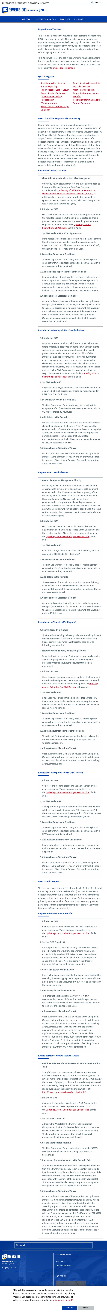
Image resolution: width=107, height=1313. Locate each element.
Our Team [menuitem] (26, 19)
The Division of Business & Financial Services (25, 3)
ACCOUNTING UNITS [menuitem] (45, 19)
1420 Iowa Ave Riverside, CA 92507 (64, 1263)
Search (97, 2)
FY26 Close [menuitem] (65, 19)
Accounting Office (37, 10)
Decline (86, 1307)
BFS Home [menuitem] (78, 19)
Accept (69, 1307)
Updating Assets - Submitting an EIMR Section (67, 536)
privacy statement (62, 1300)
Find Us (62, 1276)
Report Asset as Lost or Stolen (55, 90)
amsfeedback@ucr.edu (64, 68)
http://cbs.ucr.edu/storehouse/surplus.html (63, 1092)
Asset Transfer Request (83, 90)
